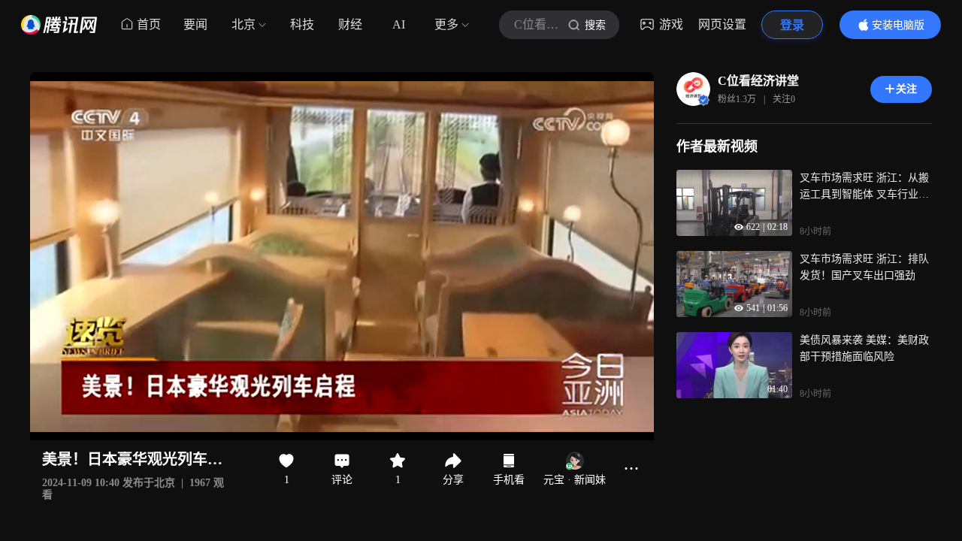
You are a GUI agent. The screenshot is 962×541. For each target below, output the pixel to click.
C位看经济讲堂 (758, 80)
